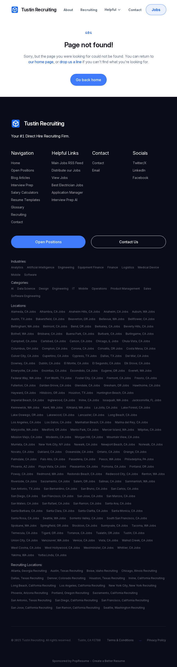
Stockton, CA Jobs (84, 525)
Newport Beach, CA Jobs (118, 444)
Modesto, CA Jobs (58, 437)
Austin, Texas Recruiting (66, 570)
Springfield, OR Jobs (54, 525)
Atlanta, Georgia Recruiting (29, 570)
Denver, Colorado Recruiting (66, 578)
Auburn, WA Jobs (143, 311)
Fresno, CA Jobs (146, 378)
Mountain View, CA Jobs (123, 437)
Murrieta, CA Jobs (23, 444)
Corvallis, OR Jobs (110, 348)
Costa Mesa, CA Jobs (141, 348)
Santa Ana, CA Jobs (118, 503)
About (68, 10)
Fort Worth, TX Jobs (58, 378)
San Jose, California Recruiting (31, 607)
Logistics (128, 267)
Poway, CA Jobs (22, 474)
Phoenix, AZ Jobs (23, 466)
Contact (135, 10)
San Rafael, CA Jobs (56, 503)
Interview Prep (22, 185)
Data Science (26, 288)
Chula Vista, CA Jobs (136, 341)
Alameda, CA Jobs (23, 311)
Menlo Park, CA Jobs (85, 429)
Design (44, 288)
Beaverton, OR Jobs (81, 319)
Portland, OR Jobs (142, 466)
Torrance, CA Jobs (79, 533)
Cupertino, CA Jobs (55, 356)
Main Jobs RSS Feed (67, 163)
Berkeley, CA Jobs (107, 326)
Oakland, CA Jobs (50, 452)
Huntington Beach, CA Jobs (115, 392)
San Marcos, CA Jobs (120, 496)
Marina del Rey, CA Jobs (131, 422)
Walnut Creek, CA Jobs (137, 540)
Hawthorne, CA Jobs (146, 385)
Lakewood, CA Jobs (60, 415)
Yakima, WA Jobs (22, 555)
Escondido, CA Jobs (84, 370)
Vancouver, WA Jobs (55, 540)
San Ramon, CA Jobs (87, 503)
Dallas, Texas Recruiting (27, 578)
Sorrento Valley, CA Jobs (86, 518)
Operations (99, 288)
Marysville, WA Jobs (24, 429)
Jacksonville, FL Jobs (146, 400)
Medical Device (148, 267)
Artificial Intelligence (40, 267)
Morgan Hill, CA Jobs (89, 437)
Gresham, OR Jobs (116, 385)
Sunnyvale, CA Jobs (114, 525)
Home (15, 163)
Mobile (16, 274)
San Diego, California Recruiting (76, 600)
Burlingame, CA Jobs (140, 333)
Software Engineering (25, 296)
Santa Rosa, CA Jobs (25, 518)
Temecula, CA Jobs (24, 533)
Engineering (66, 267)
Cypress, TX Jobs (84, 356)
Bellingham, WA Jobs (25, 326)
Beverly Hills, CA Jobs (138, 326)
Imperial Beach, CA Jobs (27, 400)
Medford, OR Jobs (54, 429)
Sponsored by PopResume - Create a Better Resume (88, 661)
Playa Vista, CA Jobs (52, 466)
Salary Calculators (24, 192)
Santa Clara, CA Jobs (60, 511)
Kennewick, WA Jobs (25, 407)
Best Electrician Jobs (67, 185)
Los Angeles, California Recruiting (82, 585)
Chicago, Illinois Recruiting (139, 570)
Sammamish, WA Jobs (140, 481)
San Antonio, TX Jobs (25, 488)
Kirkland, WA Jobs (78, 407)
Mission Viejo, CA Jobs (26, 437)
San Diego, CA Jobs (24, 496)
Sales (147, 288)
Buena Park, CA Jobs (80, 333)
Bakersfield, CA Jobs (50, 319)
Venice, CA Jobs (84, 540)
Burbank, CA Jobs (110, 333)
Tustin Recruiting (38, 9)
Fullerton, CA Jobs (23, 385)
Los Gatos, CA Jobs (58, 422)
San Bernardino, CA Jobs (60, 488)
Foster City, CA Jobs (89, 378)
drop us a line (71, 61)
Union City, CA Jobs (24, 540)
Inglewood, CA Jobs (61, 400)
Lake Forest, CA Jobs (135, 407)
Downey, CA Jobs (23, 363)
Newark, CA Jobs (85, 444)
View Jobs (60, 178)
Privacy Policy (156, 640)
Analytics (17, 267)
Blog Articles (20, 178)
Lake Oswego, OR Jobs (27, 415)
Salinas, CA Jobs (110, 481)
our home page (40, 61)
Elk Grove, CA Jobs (137, 363)
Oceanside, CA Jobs (79, 452)
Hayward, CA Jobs (23, 392)
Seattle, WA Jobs (54, 518)
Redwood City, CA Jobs (122, 474)
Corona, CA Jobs (82, 348)
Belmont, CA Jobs (55, 326)
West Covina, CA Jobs (26, 547)
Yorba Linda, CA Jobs (52, 555)
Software (30, 274)
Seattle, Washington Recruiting (124, 607)
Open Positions (22, 170)
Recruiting (88, 10)
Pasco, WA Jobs (110, 459)
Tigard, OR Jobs (52, 533)
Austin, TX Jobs (21, 319)
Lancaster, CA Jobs (91, 415)
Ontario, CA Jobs (108, 452)
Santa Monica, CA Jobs (127, 511)
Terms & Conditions (120, 640)
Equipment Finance (91, 267)
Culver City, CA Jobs (25, 356)
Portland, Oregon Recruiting (70, 593)
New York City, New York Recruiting (132, 585)
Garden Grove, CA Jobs (55, 385)
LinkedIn (139, 170)
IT (73, 288)
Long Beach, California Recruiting (33, 585)
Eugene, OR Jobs (113, 370)
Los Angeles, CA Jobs (26, 422)
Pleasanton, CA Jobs (84, 466)
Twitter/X (140, 163)
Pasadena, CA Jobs (82, 459)
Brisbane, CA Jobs (50, 333)
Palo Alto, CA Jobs (52, 459)
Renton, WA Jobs (153, 474)
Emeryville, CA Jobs (24, 370)
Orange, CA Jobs (135, 452)
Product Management (125, 288)
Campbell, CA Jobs (24, 341)
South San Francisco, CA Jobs (127, 518)
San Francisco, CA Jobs (58, 496)
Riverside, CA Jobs (24, 481)
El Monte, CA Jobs (76, 363)
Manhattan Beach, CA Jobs (93, 422)
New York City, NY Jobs (55, 444)
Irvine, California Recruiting (147, 578)
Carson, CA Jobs (81, 341)
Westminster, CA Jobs (99, 547)
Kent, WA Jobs (53, 407)
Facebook (140, 178)
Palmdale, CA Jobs (24, 459)
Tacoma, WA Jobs (144, 525)
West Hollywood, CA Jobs (62, 547)
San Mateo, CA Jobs (24, 503)
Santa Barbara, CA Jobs (27, 511)
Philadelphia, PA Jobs (139, 459)
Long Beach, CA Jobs (122, 415)
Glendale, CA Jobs (87, 385)
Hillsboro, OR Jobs (52, 392)
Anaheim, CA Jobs (116, 311)
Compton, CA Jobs (55, 348)
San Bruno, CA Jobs (94, 488)
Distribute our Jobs (66, 170)
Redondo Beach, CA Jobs (84, 474)
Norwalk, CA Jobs (151, 444)
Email (96, 170)
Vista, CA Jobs (108, 540)
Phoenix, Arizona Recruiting (29, 593)
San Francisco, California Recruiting (125, 600)
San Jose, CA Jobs (90, 496)
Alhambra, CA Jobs (52, 311)
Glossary (17, 207)
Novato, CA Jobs (22, 452)
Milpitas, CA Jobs (149, 429)
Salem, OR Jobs (84, 481)
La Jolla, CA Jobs (106, 407)
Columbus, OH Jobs (24, 348)
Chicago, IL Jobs (107, 341)
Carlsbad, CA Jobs (53, 341)
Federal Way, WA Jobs (26, 378)
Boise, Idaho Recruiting (102, 570)
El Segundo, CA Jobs (106, 363)
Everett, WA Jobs (140, 370)
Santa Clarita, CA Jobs (93, 511)
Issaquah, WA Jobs (115, 400)
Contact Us (128, 242)
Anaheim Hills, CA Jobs (84, 311)
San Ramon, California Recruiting (78, 607)
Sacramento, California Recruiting (115, 593)
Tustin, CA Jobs (134, 533)
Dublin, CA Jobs (49, 363)
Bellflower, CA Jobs (141, 319)
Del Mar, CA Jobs (137, 356)
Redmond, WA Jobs (50, 474)
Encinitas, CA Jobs (54, 370)
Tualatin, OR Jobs (108, 533)
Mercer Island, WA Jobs (118, 429)
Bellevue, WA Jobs (111, 319)
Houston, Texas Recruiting (107, 578)
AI (12, 288)
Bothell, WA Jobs (22, 333)
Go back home (88, 79)
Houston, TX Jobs (81, 392)
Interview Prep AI (64, 200)
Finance (112, 267)
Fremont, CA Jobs (119, 378)
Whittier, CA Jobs (129, 547)
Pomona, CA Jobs (114, 466)
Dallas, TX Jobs (111, 356)
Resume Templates (25, 200)
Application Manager (67, 192)
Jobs (156, 9)
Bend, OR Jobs (81, 326)
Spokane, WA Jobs (24, 525)
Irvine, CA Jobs (89, 400)
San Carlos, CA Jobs (125, 488)
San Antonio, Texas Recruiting (31, 600)
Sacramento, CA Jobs (55, 481)
